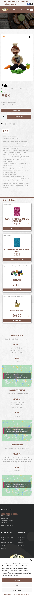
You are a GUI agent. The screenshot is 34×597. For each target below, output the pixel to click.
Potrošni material (6, 543)
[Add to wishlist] (4, 37)
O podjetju (21, 537)
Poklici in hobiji (23, 89)
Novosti (5, 205)
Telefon (17, 358)
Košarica (21, 545)
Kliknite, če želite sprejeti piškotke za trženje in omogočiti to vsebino (17, 376)
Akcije (3, 545)
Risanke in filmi (24, 266)
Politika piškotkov (8, 594)
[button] (31, 560)
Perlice (9, 205)
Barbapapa (17, 280)
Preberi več (17, 290)
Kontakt (20, 543)
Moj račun (21, 540)
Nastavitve (17, 590)
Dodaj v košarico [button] (17, 229)
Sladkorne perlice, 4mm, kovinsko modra (17, 250)
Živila (2, 540)
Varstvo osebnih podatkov (21, 594)
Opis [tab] (5, 131)
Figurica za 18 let (17, 310)
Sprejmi (17, 580)
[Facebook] (28, 4)
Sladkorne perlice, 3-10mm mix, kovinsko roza (17, 220)
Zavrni (17, 585)
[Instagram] (31, 4)
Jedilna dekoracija (15, 89)
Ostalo (22, 296)
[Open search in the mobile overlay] (21, 9)
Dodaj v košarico (19, 117)
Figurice (9, 89)
